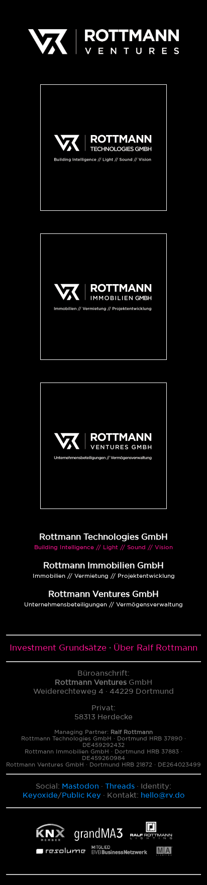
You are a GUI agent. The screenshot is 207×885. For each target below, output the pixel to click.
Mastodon (80, 786)
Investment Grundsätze (58, 648)
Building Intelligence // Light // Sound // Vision (103, 547)
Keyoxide (40, 795)
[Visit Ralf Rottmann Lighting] (103, 865)
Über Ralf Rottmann (155, 648)
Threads (120, 786)
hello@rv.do (163, 795)
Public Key (81, 795)
